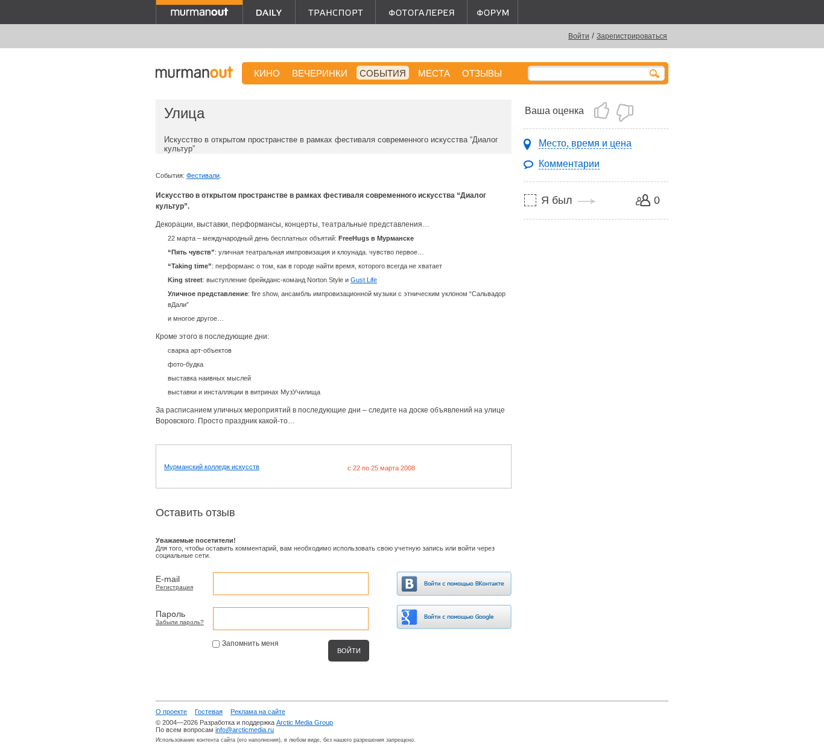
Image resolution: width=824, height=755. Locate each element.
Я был (556, 200)
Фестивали (203, 175)
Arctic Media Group (304, 722)
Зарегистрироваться (632, 36)
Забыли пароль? (180, 622)
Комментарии (569, 164)
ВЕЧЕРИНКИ (319, 73)
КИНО (267, 73)
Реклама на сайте (257, 711)
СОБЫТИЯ (383, 73)
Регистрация (174, 587)
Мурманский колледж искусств (211, 466)
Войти (578, 36)
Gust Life (363, 279)
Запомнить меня (250, 643)
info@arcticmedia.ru (244, 729)
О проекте (171, 711)
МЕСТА (434, 73)
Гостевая (209, 711)
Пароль (170, 614)
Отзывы (482, 73)
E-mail (168, 579)
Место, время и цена (585, 143)
